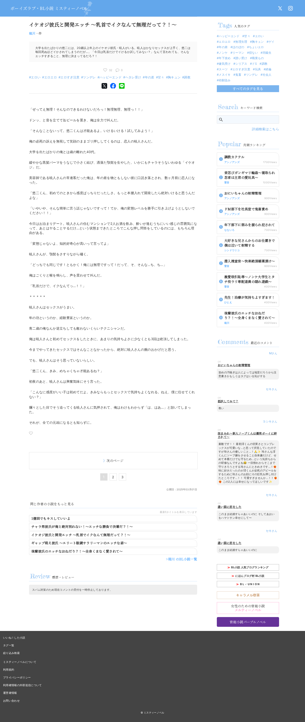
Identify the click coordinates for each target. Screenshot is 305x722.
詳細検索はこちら (265, 129)
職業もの (258, 58)
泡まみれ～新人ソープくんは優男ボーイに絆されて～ (247, 435)
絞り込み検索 (11, 653)
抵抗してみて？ (228, 401)
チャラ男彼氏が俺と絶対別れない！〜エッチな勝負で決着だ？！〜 (82, 526)
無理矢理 (241, 41)
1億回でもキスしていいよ (50, 518)
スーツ (223, 69)
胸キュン (174, 77)
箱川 (32, 33)
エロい (35, 77)
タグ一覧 (8, 645)
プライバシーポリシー (17, 677)
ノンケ (223, 52)
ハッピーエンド (110, 77)
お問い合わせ (11, 700)
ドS (254, 63)
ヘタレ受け (133, 77)
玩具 (258, 69)
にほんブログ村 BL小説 (249, 575)
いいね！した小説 (14, 637)
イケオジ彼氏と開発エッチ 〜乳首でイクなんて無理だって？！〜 (81, 534)
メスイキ (225, 74)
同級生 (267, 52)
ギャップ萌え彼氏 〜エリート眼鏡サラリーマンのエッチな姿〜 (79, 543)
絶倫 (269, 69)
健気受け (225, 63)
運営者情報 (10, 692)
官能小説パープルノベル (248, 622)
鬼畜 (238, 74)
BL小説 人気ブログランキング (249, 567)
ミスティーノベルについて (19, 662)
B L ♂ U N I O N (250, 584)
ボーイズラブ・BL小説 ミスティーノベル (49, 8)
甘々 (161, 77)
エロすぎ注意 (69, 77)
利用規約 (8, 669)
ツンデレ (89, 77)
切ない (253, 52)
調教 (187, 77)
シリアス (241, 63)
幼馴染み (225, 80)
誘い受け (241, 58)
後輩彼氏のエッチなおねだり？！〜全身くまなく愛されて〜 (77, 551)
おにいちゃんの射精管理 (234, 365)
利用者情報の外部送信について (22, 685)
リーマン (238, 52)
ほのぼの (238, 47)
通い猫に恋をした (230, 507)
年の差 (149, 77)
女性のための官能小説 (248, 608)
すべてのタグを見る (248, 88)
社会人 (267, 74)
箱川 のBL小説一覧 (182, 559)
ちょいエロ (256, 47)
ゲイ (271, 41)
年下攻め (225, 58)
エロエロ (50, 77)
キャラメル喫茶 (248, 595)
